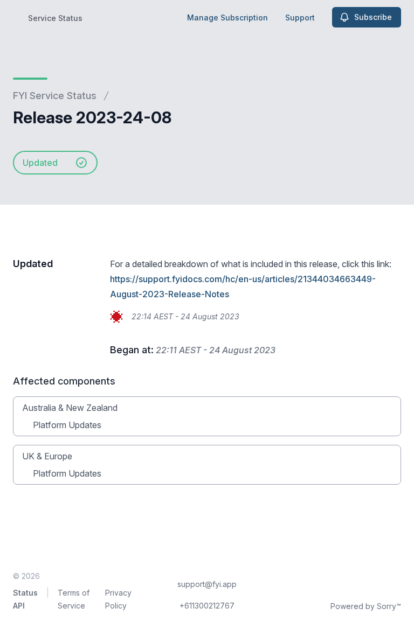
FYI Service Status (54, 95)
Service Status (55, 18)
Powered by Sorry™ (365, 606)
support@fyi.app (207, 584)
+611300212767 (207, 605)
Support (300, 17)
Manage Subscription (227, 17)
